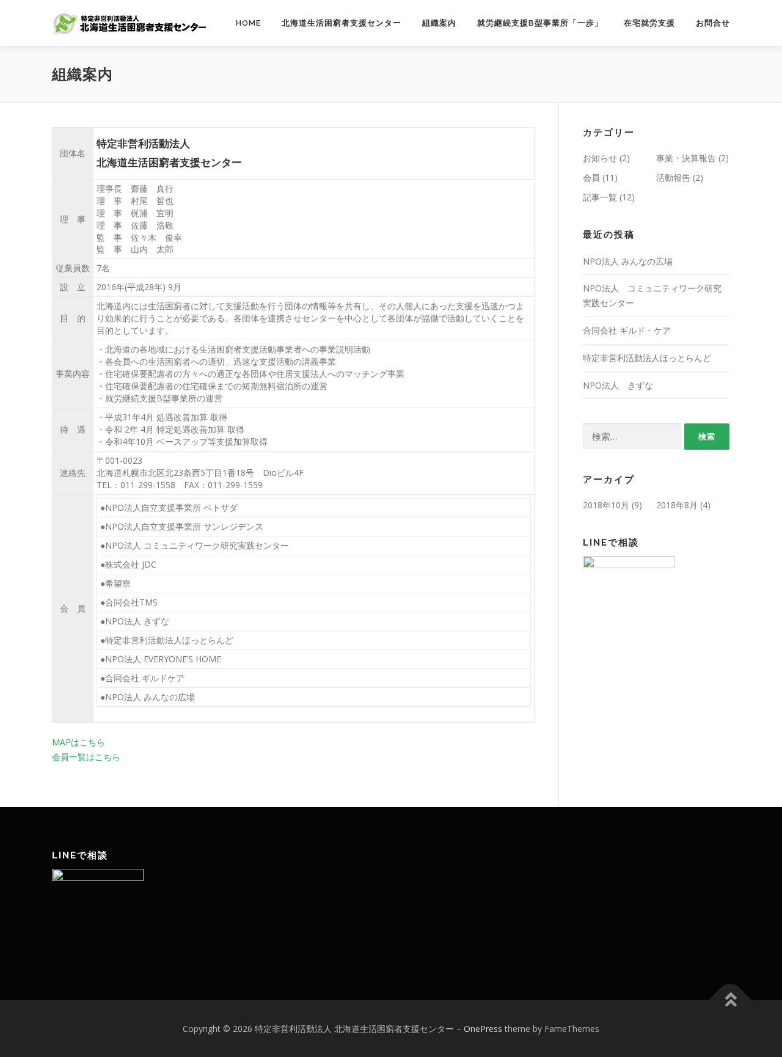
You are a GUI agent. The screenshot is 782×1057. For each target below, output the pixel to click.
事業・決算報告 (686, 158)
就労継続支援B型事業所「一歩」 (540, 22)
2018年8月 (677, 505)
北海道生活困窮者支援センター (341, 22)
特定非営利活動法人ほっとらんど (647, 358)
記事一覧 (600, 197)
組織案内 (439, 22)
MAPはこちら (78, 742)
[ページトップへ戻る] (730, 1000)
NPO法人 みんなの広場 (628, 261)
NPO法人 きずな (618, 385)
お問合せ (713, 22)
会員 (591, 177)
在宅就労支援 (649, 22)
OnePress (483, 1028)
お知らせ (600, 158)
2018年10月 (606, 505)
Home (248, 22)
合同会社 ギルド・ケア (627, 330)
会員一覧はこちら (86, 757)
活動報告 (673, 177)
